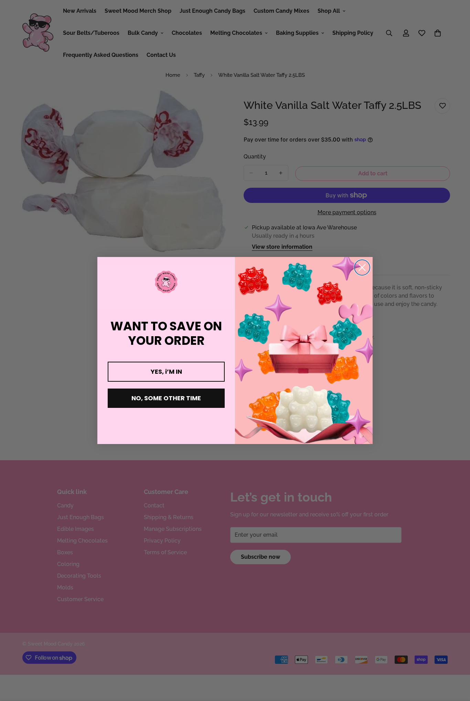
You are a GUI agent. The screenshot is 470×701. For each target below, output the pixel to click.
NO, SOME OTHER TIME (166, 398)
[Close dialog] (362, 267)
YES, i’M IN (166, 371)
